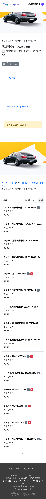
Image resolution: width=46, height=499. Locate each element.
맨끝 (4, 186)
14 (20, 182)
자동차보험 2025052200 (15, 389)
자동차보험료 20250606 (15, 273)
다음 (41, 182)
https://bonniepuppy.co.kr (16, 106)
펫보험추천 (10, 77)
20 (37, 182)
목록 (4, 64)
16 (26, 182)
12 (15, 182)
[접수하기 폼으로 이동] (34, 4)
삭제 (16, 64)
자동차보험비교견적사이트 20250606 (21, 240)
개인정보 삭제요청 (30, 468)
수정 (10, 64)
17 (29, 182)
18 (31, 182)
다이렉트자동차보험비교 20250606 (20, 207)
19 (34, 182)
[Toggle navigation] (4, 10)
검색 (41, 200)
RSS (23, 454)
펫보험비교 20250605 (14, 422)
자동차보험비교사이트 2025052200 (20, 372)
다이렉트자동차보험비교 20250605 (20, 438)
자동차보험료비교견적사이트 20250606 (22, 257)
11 (12, 182)
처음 (4, 182)
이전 (8, 182)
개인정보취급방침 (15, 468)
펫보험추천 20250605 (14, 405)
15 (23, 182)
